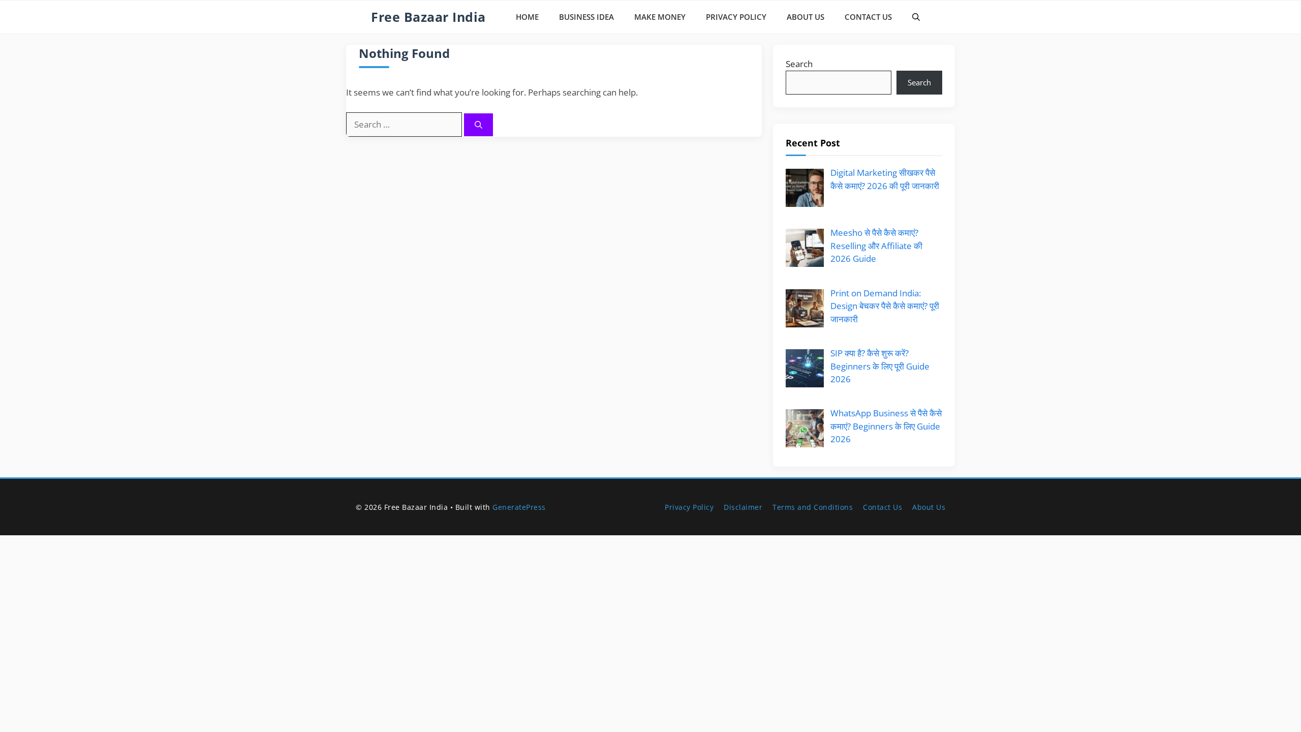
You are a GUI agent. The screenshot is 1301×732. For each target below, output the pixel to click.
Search (799, 64)
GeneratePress (519, 507)
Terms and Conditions (812, 507)
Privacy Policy (736, 17)
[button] (916, 17)
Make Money (660, 17)
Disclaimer (743, 507)
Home (527, 17)
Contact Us (868, 17)
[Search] (478, 124)
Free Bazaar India (428, 16)
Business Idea (586, 17)
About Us (805, 17)
